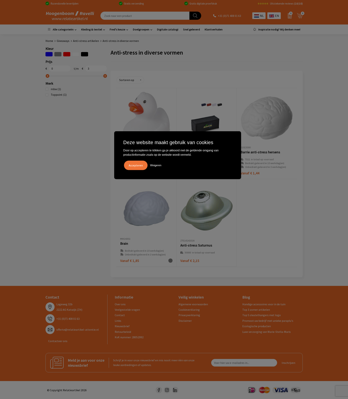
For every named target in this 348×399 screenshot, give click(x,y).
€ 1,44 (250, 173)
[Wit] (75, 54)
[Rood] (66, 54)
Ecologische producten (256, 326)
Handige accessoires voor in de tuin (263, 304)
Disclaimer (185, 320)
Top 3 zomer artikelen (256, 309)
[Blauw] (49, 54)
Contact (120, 315)
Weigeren (155, 165)
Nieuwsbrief (122, 326)
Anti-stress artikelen (86, 41)
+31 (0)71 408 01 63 (229, 16)
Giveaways (63, 41)
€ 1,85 (129, 260)
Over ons (120, 304)
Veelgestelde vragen (127, 309)
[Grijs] (57, 54)
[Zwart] (84, 54)
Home (49, 41)
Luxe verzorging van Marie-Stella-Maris (266, 332)
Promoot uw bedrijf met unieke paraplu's (267, 320)
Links (118, 320)
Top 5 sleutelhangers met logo (261, 315)
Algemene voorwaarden (193, 304)
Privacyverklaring (189, 315)
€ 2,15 (189, 260)
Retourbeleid (123, 332)
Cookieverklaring (189, 309)
